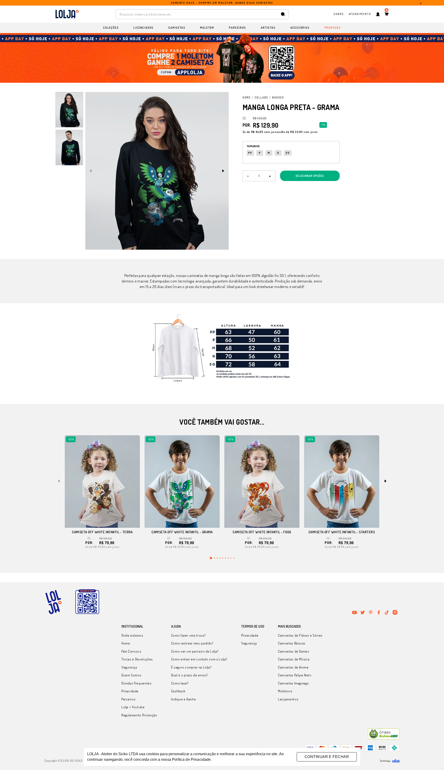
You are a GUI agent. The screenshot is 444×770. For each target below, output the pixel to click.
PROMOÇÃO (332, 27)
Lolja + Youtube (133, 707)
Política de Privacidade (191, 759)
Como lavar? (180, 683)
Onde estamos (132, 635)
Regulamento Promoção (139, 715)
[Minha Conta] (378, 14)
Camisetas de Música (293, 659)
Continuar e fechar (327, 757)
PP (250, 152)
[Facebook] (378, 612)
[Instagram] (395, 612)
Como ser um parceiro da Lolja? (195, 651)
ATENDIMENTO (360, 14)
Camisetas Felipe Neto (294, 675)
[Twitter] (362, 612)
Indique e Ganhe (183, 699)
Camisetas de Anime (293, 667)
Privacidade (130, 691)
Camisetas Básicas (291, 643)
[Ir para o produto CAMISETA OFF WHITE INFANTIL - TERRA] (102, 481)
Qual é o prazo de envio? (189, 675)
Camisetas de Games (293, 651)
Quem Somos (131, 675)
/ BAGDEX (276, 97)
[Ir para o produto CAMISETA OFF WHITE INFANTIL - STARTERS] (341, 481)
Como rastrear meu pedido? (192, 643)
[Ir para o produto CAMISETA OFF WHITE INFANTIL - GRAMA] (182, 481)
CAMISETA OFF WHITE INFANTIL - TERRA (102, 532)
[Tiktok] (387, 612)
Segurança (129, 667)
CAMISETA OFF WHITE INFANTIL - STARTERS (341, 532)
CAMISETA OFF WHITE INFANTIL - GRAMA (182, 532)
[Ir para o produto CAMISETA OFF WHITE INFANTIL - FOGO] (261, 481)
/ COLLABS (260, 97)
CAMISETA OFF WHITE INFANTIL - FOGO (262, 532)
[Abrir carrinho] (386, 14)
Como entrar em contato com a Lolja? (199, 659)
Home (247, 97)
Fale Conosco (131, 651)
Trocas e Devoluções (137, 659)
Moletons (285, 691)
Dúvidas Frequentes (136, 683)
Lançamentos (288, 699)
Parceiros (128, 699)
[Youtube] (354, 612)
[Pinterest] (370, 612)
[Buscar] (283, 14)
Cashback (178, 691)
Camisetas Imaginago (293, 683)
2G (288, 152)
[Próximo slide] (223, 171)
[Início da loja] (67, 14)
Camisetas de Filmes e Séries (300, 635)
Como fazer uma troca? (188, 635)
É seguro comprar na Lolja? (191, 667)
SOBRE (338, 14)
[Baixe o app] (87, 602)
